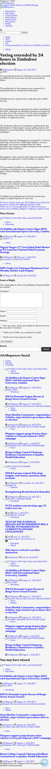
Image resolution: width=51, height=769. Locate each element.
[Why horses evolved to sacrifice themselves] (20, 539)
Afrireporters (8, 70)
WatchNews (10, 11)
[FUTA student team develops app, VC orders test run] (18, 499)
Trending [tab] (9, 365)
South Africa (10, 20)
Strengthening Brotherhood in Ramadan (27, 492)
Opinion (8, 26)
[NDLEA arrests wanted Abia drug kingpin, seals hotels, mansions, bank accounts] (17, 466)
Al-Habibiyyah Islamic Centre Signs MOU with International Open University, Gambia (24, 230)
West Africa (10, 22)
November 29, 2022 (31, 483)
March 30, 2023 (29, 497)
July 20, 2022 (28, 557)
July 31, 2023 (20, 537)
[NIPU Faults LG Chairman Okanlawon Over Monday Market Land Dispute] (15, 259)
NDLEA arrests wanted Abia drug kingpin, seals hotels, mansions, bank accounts (25, 475)
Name (3, 311)
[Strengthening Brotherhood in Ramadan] (10, 485)
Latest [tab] (7, 361)
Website (3, 321)
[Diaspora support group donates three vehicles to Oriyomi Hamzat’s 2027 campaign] (25, 427)
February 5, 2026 (25, 257)
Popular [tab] (8, 363)
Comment (5, 291)
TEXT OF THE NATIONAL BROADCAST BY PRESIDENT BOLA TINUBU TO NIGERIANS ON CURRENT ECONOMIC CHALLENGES (26, 527)
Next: (24, 208)
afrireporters (13, 425)
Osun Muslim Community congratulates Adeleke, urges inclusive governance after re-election (28, 417)
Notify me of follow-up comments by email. (22, 333)
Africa (8, 49)
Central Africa (11, 16)
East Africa (10, 13)
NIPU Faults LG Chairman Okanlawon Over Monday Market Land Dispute (24, 269)
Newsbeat (14, 392)
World (8, 24)
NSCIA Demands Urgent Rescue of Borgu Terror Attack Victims (24, 397)
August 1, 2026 (29, 462)
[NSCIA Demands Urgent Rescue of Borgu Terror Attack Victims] (11, 390)
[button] (1, 30)
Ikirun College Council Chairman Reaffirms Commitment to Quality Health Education (24, 455)
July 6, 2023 (19, 513)
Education (9, 224)
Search (3, 346)
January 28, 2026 (25, 276)
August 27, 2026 (24, 237)
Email (3, 316)
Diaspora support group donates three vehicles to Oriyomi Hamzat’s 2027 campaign (26, 436)
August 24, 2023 (24, 70)
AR (9, 513)
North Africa (10, 18)
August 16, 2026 (29, 425)
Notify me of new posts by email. (17, 337)
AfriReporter (8, 237)
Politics (13, 410)
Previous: (25, 204)
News (12, 408)
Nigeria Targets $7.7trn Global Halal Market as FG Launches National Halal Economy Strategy (25, 250)
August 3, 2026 (29, 444)
